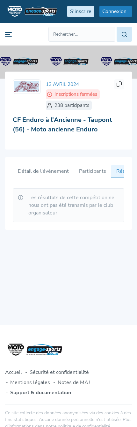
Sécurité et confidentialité (59, 372)
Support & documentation (40, 392)
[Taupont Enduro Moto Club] (27, 86)
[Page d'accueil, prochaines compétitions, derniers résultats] (31, 11)
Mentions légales (30, 382)
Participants (92, 171)
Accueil (13, 372)
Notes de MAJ (74, 382)
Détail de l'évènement (43, 171)
